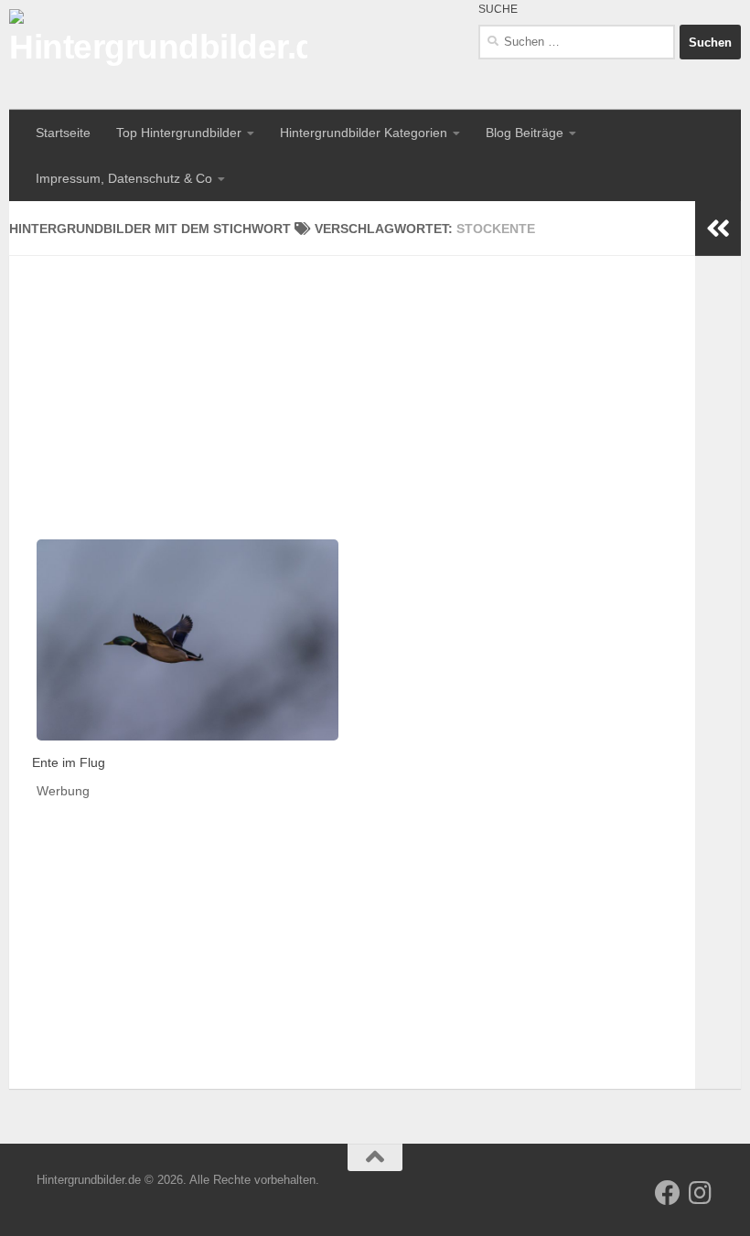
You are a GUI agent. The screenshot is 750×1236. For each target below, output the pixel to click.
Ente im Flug (68, 762)
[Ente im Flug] (187, 640)
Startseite (63, 132)
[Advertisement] (352, 384)
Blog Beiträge (524, 132)
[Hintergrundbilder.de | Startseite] (158, 55)
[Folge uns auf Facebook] (667, 1193)
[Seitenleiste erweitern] (718, 228)
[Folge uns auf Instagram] (700, 1193)
